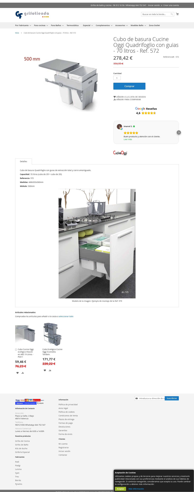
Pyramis (18, 484)
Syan (17, 473)
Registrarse (64, 447)
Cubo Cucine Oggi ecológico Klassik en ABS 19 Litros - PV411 (26, 353)
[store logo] (32, 15)
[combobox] (157, 14)
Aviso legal (63, 408)
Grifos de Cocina (22, 441)
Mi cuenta (63, 444)
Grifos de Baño (21, 444)
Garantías (63, 430)
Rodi (17, 462)
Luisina (18, 469)
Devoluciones (64, 426)
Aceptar (120, 489)
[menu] (97, 25)
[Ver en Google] (119, 126)
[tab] (23, 161)
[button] (113, 132)
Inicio (17, 33)
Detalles (23, 161)
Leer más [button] (128, 139)
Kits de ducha (21, 448)
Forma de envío (65, 434)
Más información (136, 489)
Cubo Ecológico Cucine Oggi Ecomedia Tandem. (52, 352)
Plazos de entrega (66, 419)
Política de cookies (67, 412)
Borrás (18, 480)
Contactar (63, 455)
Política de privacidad (68, 404)
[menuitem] (22, 25)
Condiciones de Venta (68, 415)
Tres (17, 476)
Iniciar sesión (154, 5)
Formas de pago (66, 423)
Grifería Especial (22, 452)
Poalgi (17, 465)
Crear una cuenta (171, 5)
